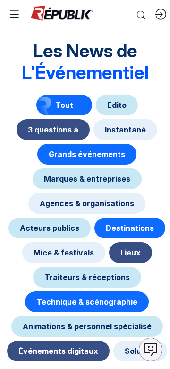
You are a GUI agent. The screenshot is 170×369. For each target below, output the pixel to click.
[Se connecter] (160, 14)
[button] (14, 14)
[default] (117, 105)
